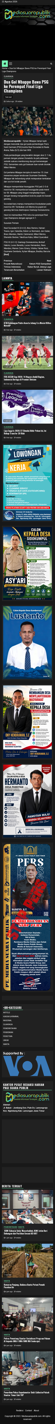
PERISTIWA (7, 1036)
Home (4, 68)
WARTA (6, 1044)
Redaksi (19, 1410)
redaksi (20, 101)
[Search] (51, 63)
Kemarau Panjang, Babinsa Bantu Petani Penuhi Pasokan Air (24, 1286)
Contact (28, 1410)
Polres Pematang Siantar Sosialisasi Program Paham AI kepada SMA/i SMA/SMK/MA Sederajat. (27, 1340)
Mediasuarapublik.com (31, 1416)
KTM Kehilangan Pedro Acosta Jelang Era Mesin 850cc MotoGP (27, 324)
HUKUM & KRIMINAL (11, 1016)
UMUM (6, 1040)
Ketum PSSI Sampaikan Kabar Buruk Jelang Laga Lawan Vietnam (39, 265)
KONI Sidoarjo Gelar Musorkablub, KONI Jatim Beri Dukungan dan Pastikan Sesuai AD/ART (25, 1232)
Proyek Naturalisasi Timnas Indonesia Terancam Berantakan (14, 265)
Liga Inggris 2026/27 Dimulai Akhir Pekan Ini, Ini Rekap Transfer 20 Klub (25, 432)
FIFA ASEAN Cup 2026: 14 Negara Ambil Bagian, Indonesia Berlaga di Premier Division (24, 378)
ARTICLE (6, 1013)
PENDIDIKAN (8, 1032)
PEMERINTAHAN (9, 1028)
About (36, 1410)
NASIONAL (7, 1020)
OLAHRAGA (8, 76)
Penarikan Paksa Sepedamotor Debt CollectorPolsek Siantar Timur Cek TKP (26, 1394)
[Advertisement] (27, 42)
